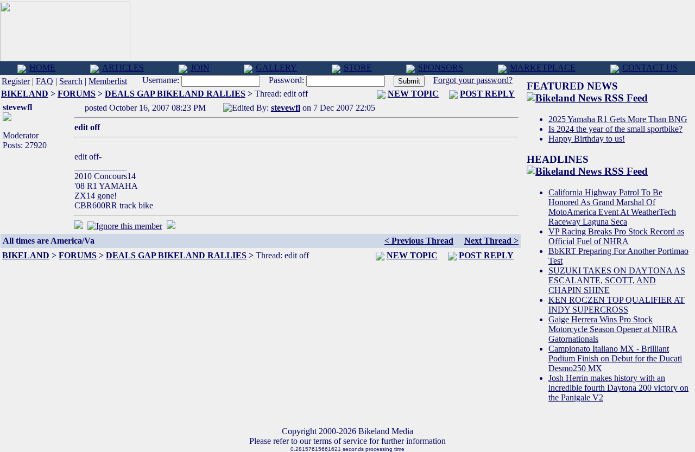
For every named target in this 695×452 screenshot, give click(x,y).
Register (16, 81)
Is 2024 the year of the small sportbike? (615, 128)
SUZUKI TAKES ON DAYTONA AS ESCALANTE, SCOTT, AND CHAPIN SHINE (616, 280)
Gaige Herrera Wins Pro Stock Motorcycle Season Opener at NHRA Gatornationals (613, 329)
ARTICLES (123, 67)
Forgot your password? (473, 80)
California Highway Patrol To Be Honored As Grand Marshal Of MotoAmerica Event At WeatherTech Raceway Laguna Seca (612, 207)
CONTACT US (650, 67)
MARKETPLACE (543, 67)
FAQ (44, 81)
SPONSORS (440, 67)
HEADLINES (558, 159)
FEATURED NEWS (572, 86)
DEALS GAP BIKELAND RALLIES (175, 93)
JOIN (200, 67)
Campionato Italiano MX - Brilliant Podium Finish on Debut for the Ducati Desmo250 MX (615, 358)
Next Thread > (491, 240)
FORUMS (77, 93)
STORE (358, 67)
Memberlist (108, 81)
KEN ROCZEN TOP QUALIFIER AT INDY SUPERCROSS (616, 304)
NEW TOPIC (413, 93)
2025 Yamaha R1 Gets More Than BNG (617, 119)
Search (71, 81)
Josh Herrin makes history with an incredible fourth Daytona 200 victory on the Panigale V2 (618, 387)
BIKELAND (24, 93)
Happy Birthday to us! (586, 138)
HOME (42, 67)
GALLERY (276, 67)
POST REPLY (487, 93)
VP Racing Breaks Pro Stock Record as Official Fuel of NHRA (616, 236)
